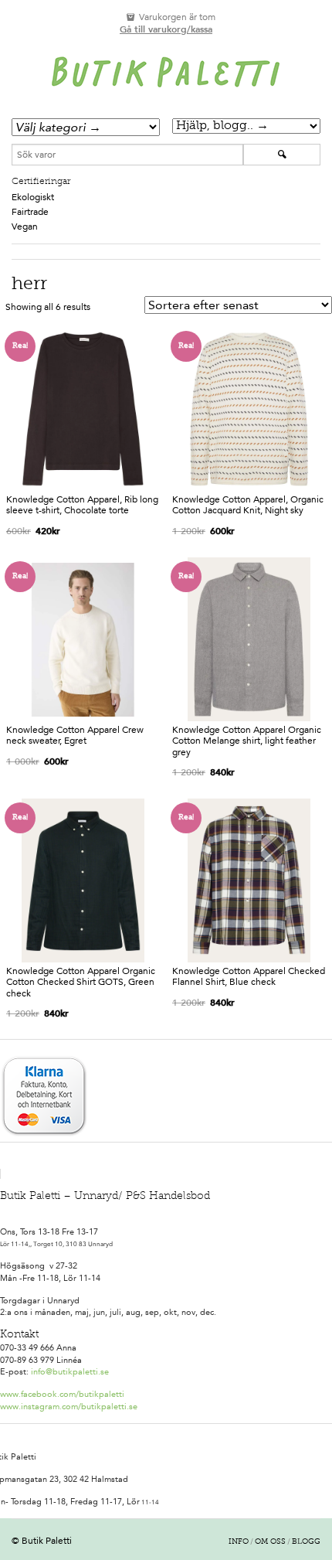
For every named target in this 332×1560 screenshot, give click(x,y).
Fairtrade (30, 211)
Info (239, 1542)
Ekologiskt (33, 197)
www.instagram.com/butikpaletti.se (68, 1407)
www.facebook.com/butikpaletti (62, 1394)
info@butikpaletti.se (70, 1372)
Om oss (270, 1542)
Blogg (306, 1542)
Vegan (25, 226)
